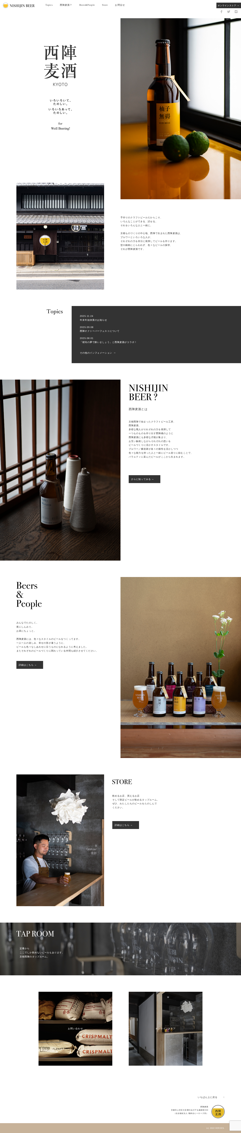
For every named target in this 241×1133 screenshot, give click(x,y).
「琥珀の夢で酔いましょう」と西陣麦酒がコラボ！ (108, 342)
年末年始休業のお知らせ (93, 320)
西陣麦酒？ (66, 5)
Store (105, 5)
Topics (49, 5)
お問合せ (120, 5)
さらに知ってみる (141, 479)
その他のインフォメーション (96, 352)
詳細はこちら (26, 665)
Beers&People (87, 5)
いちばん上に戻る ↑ (211, 1097)
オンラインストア (227, 5)
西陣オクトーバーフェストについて (100, 331)
